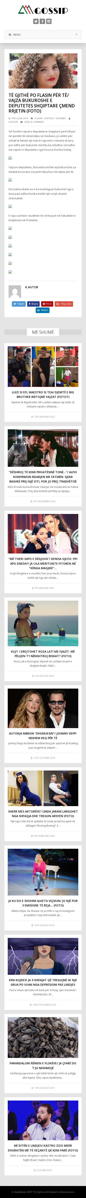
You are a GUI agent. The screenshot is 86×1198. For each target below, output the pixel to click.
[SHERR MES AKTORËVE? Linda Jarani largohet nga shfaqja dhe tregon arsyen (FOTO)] (43, 788)
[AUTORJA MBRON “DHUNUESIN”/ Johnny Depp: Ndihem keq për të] (43, 708)
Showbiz (61, 118)
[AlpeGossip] (43, 9)
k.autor (13, 121)
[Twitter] (36, 21)
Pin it (49, 304)
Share (34, 304)
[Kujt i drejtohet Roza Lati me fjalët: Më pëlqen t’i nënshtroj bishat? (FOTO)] (43, 623)
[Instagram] (49, 21)
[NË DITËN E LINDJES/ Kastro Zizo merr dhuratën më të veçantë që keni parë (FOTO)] (43, 1120)
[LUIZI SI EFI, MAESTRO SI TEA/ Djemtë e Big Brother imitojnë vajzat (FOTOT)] (43, 366)
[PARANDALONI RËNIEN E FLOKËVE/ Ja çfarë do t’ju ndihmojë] (43, 1037)
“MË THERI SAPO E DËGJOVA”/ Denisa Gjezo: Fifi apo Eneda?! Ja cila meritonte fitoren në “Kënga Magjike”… (43, 563)
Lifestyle (49, 118)
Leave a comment (34, 121)
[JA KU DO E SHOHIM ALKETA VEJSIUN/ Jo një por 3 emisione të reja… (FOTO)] (43, 872)
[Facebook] (42, 21)
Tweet (20, 304)
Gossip (38, 118)
